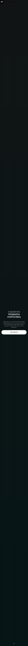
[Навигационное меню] (2, 1)
